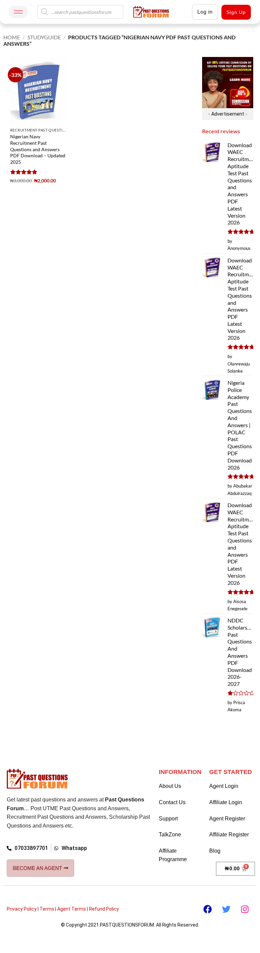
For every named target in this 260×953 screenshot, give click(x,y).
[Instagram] (244, 909)
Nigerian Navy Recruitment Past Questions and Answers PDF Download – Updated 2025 (37, 149)
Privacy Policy (22, 909)
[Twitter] (226, 909)
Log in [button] (205, 12)
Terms (47, 909)
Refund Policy (104, 909)
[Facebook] (207, 909)
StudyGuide (44, 37)
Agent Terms (71, 909)
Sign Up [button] (236, 12)
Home (11, 37)
